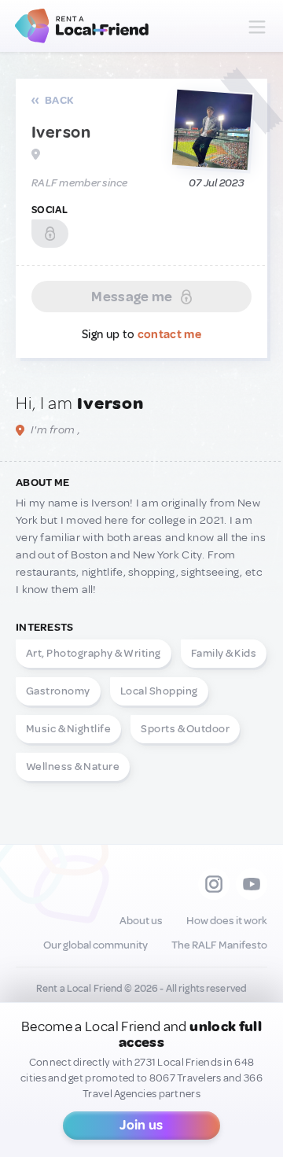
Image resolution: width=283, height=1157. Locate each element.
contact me (169, 334)
